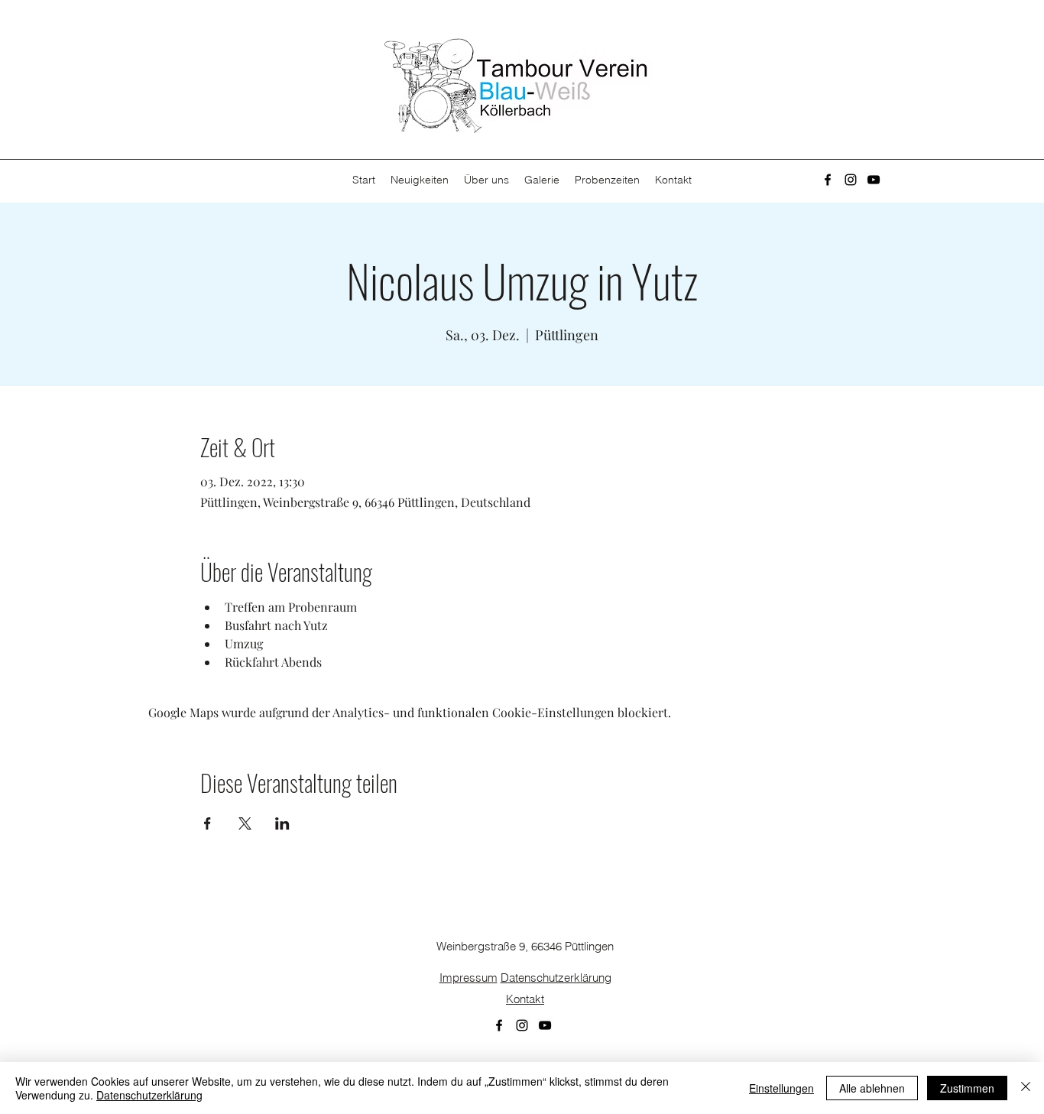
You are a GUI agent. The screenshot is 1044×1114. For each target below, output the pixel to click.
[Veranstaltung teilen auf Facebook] (207, 823)
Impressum (468, 977)
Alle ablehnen (872, 1088)
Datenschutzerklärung (556, 977)
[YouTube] (873, 179)
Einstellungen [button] (781, 1088)
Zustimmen (967, 1088)
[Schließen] (1025, 1088)
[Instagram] (850, 179)
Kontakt (525, 999)
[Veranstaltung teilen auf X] (245, 823)
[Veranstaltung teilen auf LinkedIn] (282, 823)
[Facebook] (827, 179)
